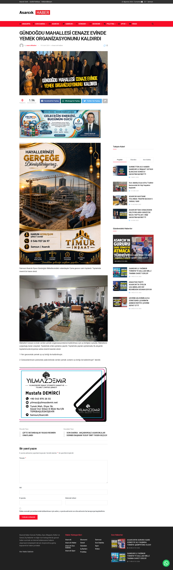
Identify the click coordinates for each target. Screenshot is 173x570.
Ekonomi (96, 24)
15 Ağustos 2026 (135, 308)
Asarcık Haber (57, 45)
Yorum (22, 458)
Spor (123, 24)
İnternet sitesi (70, 498)
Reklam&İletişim (47, 2)
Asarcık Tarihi (23, 2)
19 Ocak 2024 (45, 45)
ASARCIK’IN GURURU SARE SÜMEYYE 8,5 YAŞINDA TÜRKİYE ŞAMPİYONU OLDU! (139, 542)
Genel (82, 543)
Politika (110, 24)
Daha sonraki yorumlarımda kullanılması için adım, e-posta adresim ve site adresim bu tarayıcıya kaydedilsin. (62, 511)
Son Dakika (40, 24)
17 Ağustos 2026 (135, 276)
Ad (20, 488)
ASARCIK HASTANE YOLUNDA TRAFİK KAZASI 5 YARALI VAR (141, 198)
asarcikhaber (31, 45)
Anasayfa (26, 24)
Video (134, 24)
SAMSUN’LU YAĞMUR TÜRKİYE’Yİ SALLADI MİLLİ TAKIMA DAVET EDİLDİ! (140, 270)
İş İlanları (83, 549)
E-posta (22, 498)
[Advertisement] (111, 12)
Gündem (82, 24)
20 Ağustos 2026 (121, 261)
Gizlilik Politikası (35, 2)
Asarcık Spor (70, 551)
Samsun (69, 24)
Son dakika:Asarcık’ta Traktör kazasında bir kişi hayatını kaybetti (141, 185)
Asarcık (55, 24)
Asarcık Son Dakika (70, 547)
